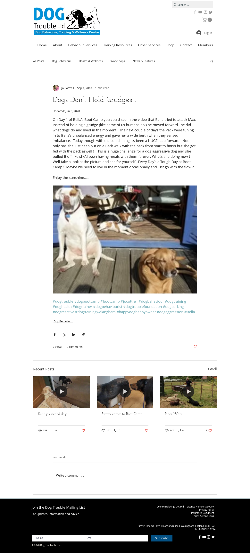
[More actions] (195, 88)
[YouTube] (200, 12)
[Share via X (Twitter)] (64, 334)
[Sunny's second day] (61, 392)
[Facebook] (195, 12)
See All (212, 368)
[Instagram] (205, 12)
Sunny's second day (52, 414)
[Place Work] (188, 392)
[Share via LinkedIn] (74, 334)
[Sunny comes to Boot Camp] (125, 392)
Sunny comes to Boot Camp (122, 414)
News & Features (144, 61)
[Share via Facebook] (54, 334)
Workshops (118, 61)
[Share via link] (83, 334)
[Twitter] (211, 12)
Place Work (173, 414)
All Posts (38, 61)
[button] (207, 20)
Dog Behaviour (61, 61)
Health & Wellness (91, 61)
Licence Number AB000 (199, 506)
